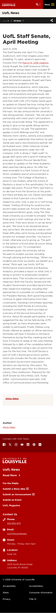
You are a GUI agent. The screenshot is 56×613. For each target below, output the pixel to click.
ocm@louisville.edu (17, 533)
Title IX (32, 599)
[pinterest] (34, 444)
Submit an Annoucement (17, 494)
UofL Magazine (11, 505)
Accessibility (9, 586)
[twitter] (10, 444)
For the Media (10, 483)
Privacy (6, 599)
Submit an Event (12, 499)
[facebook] (4, 444)
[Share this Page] (51, 20)
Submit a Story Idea (14, 488)
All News (17, 21)
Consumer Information (41, 592)
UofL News (11, 469)
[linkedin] (28, 444)
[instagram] (16, 444)
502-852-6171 (14, 523)
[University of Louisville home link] (9, 4)
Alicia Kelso (12, 398)
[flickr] (40, 444)
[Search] (38, 4)
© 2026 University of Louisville (19, 579)
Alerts (6, 592)
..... (5, 20)
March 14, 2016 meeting (35, 63)
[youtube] (22, 444)
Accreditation (36, 586)
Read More (10, 475)
